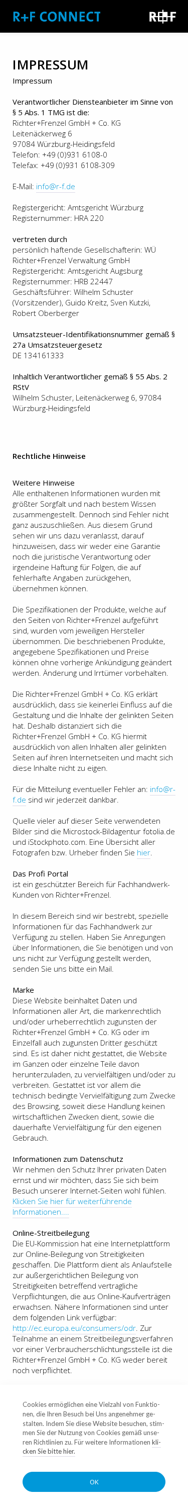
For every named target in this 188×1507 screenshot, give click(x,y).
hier (143, 852)
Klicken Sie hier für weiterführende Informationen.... (72, 1206)
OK (94, 1481)
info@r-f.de (55, 186)
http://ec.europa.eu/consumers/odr (74, 1328)
